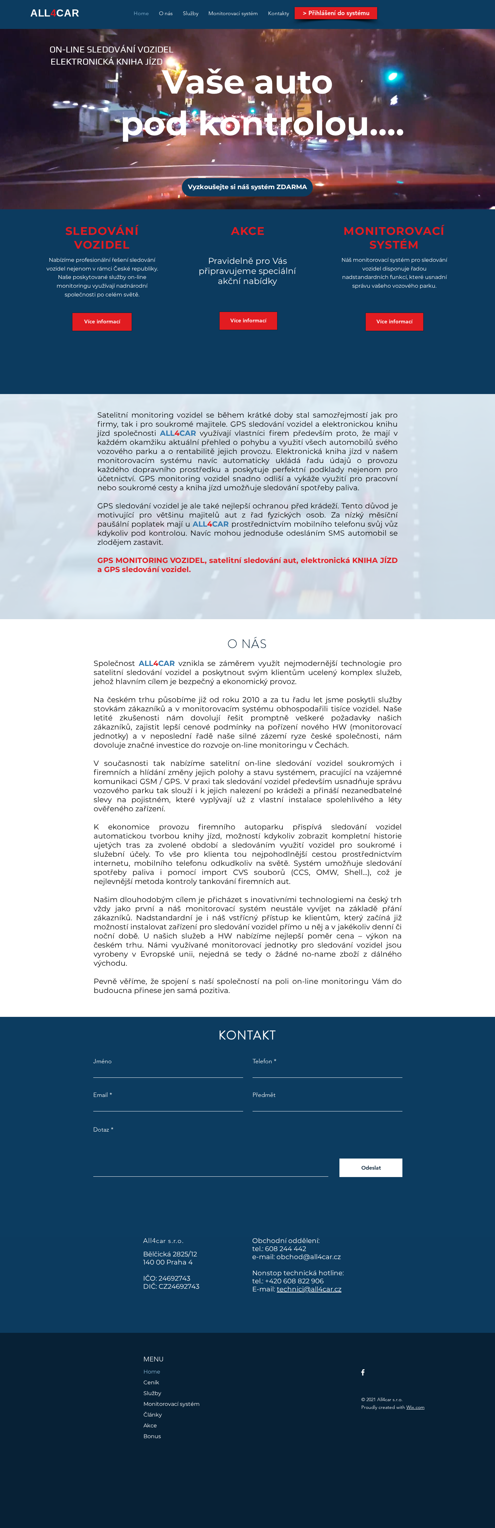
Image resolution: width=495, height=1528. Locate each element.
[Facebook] (363, 1372)
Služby (152, 1393)
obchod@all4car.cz (308, 1257)
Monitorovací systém (171, 1404)
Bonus (152, 1436)
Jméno (102, 1061)
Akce (150, 1425)
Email (100, 1095)
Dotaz (101, 1130)
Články (152, 1415)
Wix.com (415, 1407)
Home (151, 1372)
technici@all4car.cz (309, 1289)
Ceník (151, 1382)
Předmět (264, 1095)
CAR (67, 13)
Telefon (262, 1061)
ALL (40, 13)
